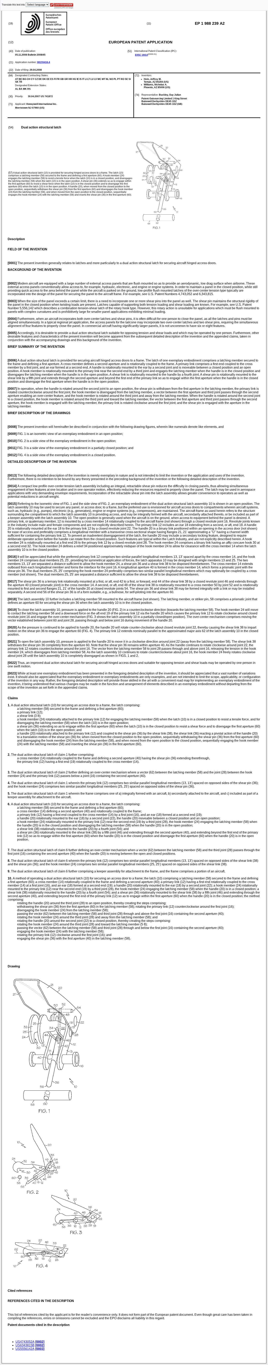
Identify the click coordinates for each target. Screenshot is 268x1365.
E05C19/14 (141, 55)
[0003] (39, 1348)
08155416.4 (43, 62)
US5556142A (25, 1348)
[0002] (39, 1341)
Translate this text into (13, 4)
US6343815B (25, 1345)
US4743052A (25, 1341)
